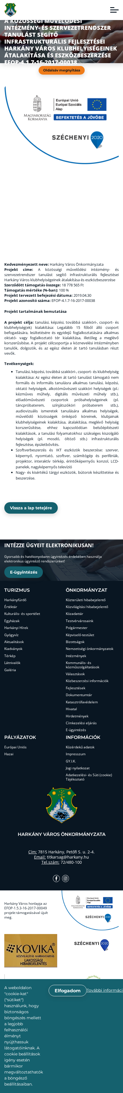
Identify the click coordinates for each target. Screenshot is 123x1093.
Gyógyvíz (11, 635)
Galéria (10, 670)
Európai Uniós (15, 747)
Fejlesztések (75, 688)
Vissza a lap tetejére (31, 507)
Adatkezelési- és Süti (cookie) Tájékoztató (89, 777)
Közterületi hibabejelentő (86, 600)
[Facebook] (56, 879)
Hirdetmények (77, 716)
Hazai (8, 754)
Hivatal (71, 709)
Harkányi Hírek (16, 628)
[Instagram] (65, 879)
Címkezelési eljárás (81, 723)
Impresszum (76, 754)
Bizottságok (75, 642)
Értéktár (10, 607)
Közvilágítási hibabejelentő (87, 607)
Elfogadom (68, 990)
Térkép (9, 656)
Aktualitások (14, 642)
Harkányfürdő (15, 600)
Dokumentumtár (79, 695)
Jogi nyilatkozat (78, 768)
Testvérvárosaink (79, 621)
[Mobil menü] (114, 10)
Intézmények (76, 656)
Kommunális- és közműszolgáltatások (82, 665)
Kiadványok (13, 649)
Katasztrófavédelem (82, 702)
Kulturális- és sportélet (22, 614)
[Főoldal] (10, 10)
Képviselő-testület (80, 635)
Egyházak (11, 621)
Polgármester (77, 628)
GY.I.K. (71, 761)
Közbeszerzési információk (87, 681)
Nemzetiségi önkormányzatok (89, 649)
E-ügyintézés (23, 572)
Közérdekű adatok (80, 747)
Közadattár (74, 614)
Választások (75, 674)
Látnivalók (12, 663)
